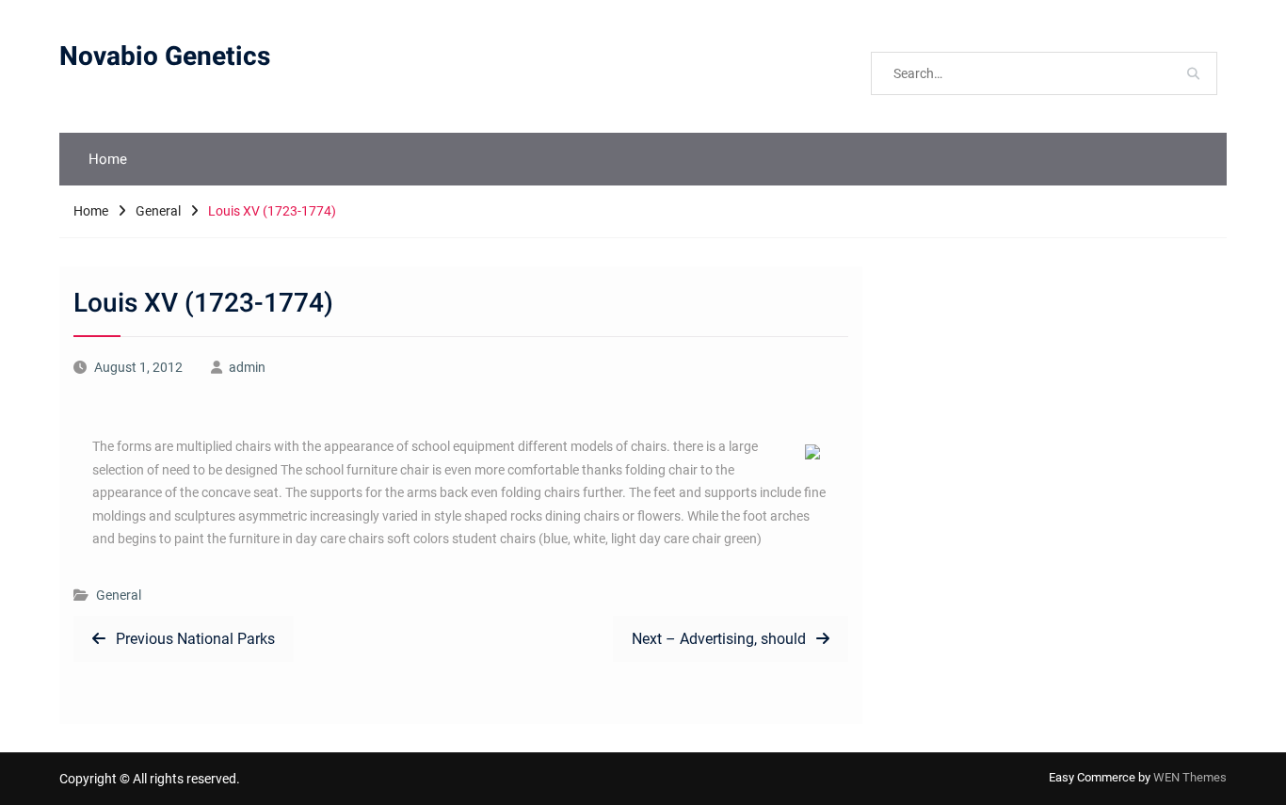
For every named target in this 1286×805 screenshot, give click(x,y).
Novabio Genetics (164, 57)
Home (107, 159)
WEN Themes (1190, 777)
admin (247, 367)
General (118, 595)
